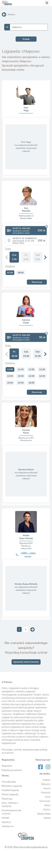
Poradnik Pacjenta (10, 790)
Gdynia (46, 788)
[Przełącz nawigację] (47, 3)
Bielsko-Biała (44, 813)
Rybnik (47, 818)
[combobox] (26, 27)
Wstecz (11, 14)
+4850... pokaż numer (28, 555)
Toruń (47, 796)
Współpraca (7, 826)
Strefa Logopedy (10, 794)
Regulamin (7, 765)
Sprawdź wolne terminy (26, 661)
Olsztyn (46, 809)
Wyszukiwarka (9, 781)
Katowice (45, 784)
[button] (45, 257)
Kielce (47, 805)
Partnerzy (6, 822)
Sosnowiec (44, 801)
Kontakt (5, 817)
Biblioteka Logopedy (12, 786)
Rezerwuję (37, 282)
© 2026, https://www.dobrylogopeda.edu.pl (26, 847)
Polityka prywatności (12, 770)
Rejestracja (7, 798)
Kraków (46, 779)
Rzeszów (45, 792)
